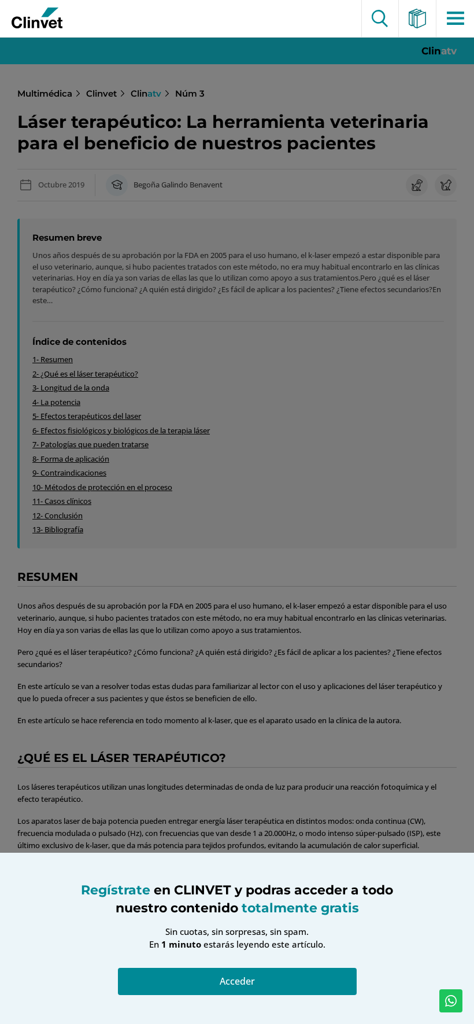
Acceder (237, 981)
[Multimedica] (417, 18)
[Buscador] (380, 18)
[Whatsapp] (450, 1000)
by (33, 18)
